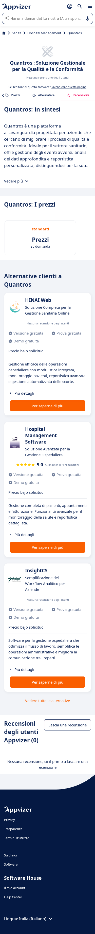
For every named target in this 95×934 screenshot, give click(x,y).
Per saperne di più (47, 405)
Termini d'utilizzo (16, 838)
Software (10, 864)
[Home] (4, 33)
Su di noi (10, 855)
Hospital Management (44, 33)
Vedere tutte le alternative (47, 700)
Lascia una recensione (67, 724)
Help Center (13, 897)
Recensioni (81, 95)
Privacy (9, 819)
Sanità (16, 33)
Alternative (46, 95)
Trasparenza (13, 829)
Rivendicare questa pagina (68, 87)
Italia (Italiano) (32, 919)
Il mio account (14, 888)
